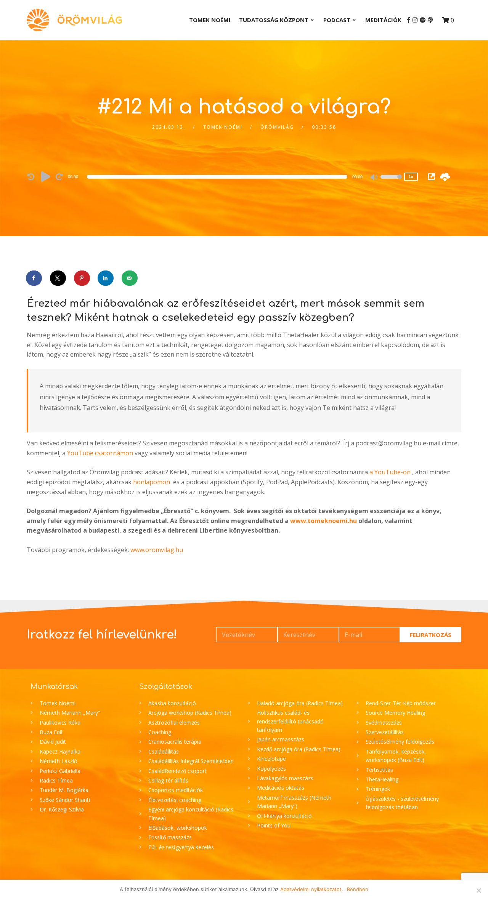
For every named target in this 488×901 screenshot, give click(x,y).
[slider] (391, 182)
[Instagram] (415, 20)
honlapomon (151, 482)
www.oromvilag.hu (156, 550)
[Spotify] (423, 20)
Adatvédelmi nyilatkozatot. (311, 889)
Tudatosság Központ (273, 20)
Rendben (357, 889)
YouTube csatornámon (100, 453)
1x (411, 176)
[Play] (45, 176)
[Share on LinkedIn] (106, 278)
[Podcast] (430, 20)
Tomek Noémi (210, 20)
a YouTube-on (390, 472)
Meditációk (383, 20)
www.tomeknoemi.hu (323, 521)
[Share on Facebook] (34, 278)
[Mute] (374, 178)
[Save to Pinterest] (82, 278)
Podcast (336, 20)
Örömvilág (277, 127)
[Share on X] (58, 278)
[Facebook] (408, 20)
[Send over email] (130, 278)
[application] (218, 176)
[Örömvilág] (74, 20)
